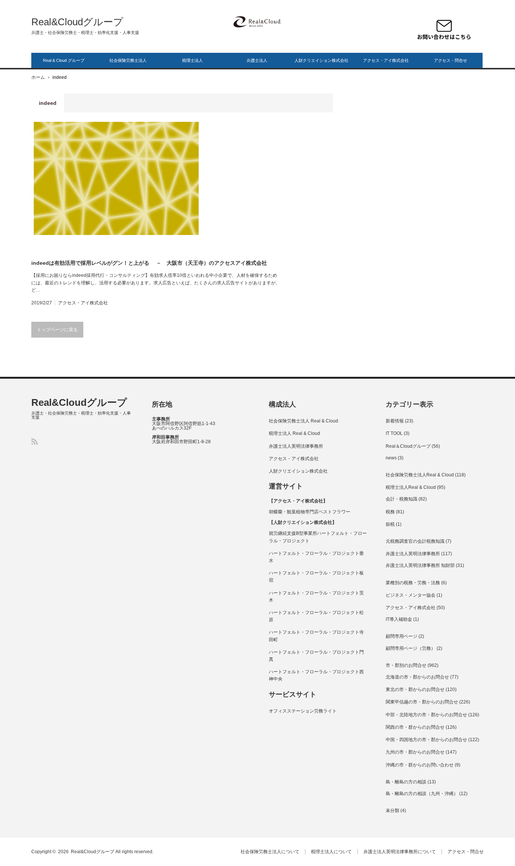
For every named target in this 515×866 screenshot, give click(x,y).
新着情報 (395, 421)
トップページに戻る (57, 329)
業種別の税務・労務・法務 (413, 582)
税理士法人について (331, 851)
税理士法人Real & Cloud (411, 487)
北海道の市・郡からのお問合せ (417, 677)
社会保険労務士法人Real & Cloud (420, 475)
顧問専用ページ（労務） (410, 648)
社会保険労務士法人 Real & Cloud (303, 421)
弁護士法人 (257, 60)
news (391, 458)
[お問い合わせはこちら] (444, 30)
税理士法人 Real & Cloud (294, 433)
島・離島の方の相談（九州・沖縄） (422, 793)
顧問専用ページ (401, 636)
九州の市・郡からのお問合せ (415, 752)
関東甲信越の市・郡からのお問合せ (422, 702)
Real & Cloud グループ (63, 60)
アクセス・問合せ (450, 60)
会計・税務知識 (401, 499)
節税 (390, 524)
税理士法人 (192, 60)
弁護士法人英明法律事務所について (399, 851)
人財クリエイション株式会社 (321, 60)
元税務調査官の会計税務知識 (415, 541)
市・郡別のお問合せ (406, 665)
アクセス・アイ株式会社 (386, 60)
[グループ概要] (256, 21)
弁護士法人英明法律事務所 (296, 446)
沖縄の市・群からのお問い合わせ (420, 765)
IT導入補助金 (399, 619)
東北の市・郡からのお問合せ (415, 689)
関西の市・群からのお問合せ (415, 727)
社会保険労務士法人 (128, 60)
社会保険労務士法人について (270, 851)
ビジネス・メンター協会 (410, 595)
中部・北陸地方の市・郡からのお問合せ (426, 714)
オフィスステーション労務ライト (303, 711)
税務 (390, 511)
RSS (34, 441)
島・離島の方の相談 (406, 782)
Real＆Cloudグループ (408, 446)
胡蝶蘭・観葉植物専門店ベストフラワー (309, 511)
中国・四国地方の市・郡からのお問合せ (426, 739)
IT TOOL (394, 433)
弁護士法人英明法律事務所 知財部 (420, 565)
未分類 (392, 810)
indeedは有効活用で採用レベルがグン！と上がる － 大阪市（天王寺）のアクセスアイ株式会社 (149, 263)
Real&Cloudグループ (77, 22)
